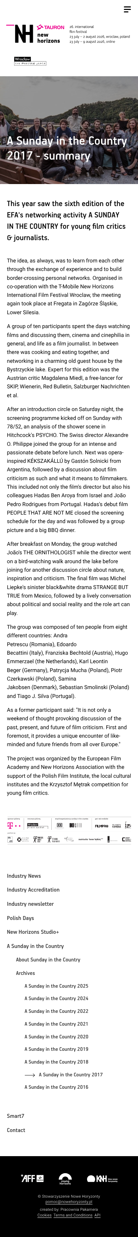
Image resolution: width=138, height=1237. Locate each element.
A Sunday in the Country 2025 (56, 986)
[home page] (68, 34)
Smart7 (15, 1116)
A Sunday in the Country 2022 (56, 1012)
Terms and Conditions (72, 1215)
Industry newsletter (30, 904)
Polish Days (20, 918)
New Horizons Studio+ (33, 932)
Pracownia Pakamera (79, 1209)
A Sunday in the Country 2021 (56, 1024)
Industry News (24, 876)
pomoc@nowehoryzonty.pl (69, 1201)
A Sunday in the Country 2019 (56, 1050)
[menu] (127, 10)
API (97, 1215)
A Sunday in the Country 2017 (71, 1075)
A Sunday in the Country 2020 (56, 1037)
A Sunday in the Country (35, 946)
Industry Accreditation (33, 890)
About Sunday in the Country (48, 960)
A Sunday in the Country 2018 (56, 1062)
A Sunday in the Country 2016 (56, 1088)
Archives (25, 974)
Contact (16, 1130)
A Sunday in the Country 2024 (56, 999)
